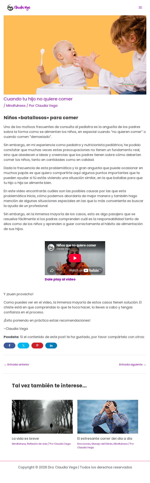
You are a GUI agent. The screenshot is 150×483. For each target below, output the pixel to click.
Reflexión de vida (37, 443)
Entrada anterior (16, 364)
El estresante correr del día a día (104, 438)
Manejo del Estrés (102, 443)
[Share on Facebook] (9, 345)
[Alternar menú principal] (140, 7)
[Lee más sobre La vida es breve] (42, 416)
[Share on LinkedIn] (51, 345)
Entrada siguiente (132, 364)
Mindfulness (16, 105)
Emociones (84, 443)
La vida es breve (25, 438)
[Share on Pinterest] (37, 345)
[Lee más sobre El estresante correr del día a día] (107, 416)
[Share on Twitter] (23, 345)
